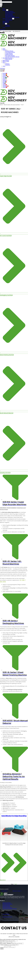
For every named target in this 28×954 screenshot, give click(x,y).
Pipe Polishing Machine (10, 52)
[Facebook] (2, 32)
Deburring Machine (9, 50)
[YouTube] (1, 32)
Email (1, 942)
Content (2, 947)
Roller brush (6, 805)
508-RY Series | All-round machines (12, 104)
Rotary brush (6, 806)
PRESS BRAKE (8, 59)
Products (4, 49)
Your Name (3, 940)
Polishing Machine (9, 54)
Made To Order (6, 61)
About (4, 66)
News (4, 62)
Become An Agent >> (17, 890)
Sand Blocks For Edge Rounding (14, 816)
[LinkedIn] (3, 32)
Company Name (3, 944)
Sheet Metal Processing (7, 57)
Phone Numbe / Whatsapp (6, 943)
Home (4, 48)
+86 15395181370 (6, 914)
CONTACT (2, 68)
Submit (2, 948)
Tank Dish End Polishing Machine (12, 56)
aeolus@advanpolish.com (7, 916)
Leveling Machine (9, 53)
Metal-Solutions (6, 60)
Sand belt (5, 803)
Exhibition (7, 63)
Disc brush (5, 808)
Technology (7, 64)
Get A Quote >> (4, 890)
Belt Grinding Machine (10, 55)
